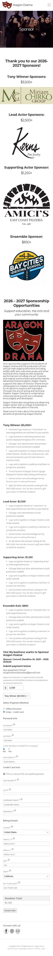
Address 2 (7, 850)
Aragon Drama (22, 5)
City (5, 861)
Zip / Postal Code (10, 883)
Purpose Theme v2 (14, 949)
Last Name (7, 736)
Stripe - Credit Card (15, 712)
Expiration (8, 811)
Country (6, 827)
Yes (10, 751)
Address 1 (7, 839)
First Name (7, 725)
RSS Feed (37, 949)
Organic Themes (27, 949)
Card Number (9, 780)
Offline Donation (13, 709)
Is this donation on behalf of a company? (20, 746)
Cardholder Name (11, 800)
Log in (43, 949)
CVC (5, 790)
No (4, 751)
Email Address (9, 757)
